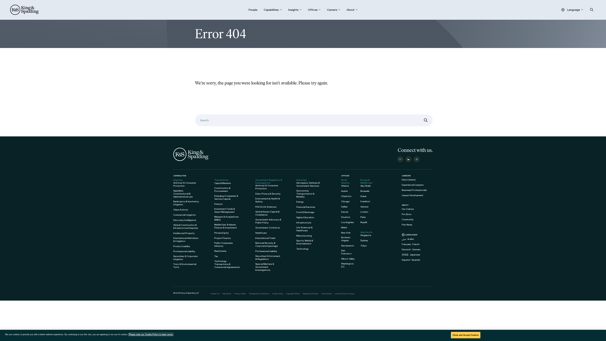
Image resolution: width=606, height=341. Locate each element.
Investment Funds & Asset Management (224, 210)
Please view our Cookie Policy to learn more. (151, 334)
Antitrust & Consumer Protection (184, 184)
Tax (216, 256)
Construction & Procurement (222, 189)
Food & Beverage (305, 212)
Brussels (365, 191)
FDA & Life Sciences (265, 207)
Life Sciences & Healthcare (304, 229)
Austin (344, 191)
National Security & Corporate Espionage (266, 244)
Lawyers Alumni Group (344, 294)
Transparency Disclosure (259, 294)
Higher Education (305, 217)
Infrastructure (303, 222)
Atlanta (345, 186)
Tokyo (363, 245)
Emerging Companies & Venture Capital (226, 197)
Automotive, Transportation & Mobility (305, 193)
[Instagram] (416, 159)
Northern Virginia (346, 239)
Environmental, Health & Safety (267, 200)
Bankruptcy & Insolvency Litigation (186, 203)
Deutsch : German (411, 249)
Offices (345, 176)
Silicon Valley (348, 258)
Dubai (363, 196)
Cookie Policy (277, 294)
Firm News (407, 224)
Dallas (344, 206)
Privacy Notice (240, 294)
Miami (344, 227)
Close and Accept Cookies (466, 335)
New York (346, 232)
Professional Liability (184, 251)
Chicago (345, 201)
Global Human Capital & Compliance (267, 213)
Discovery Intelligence (184, 220)
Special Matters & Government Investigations (264, 267)
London (364, 212)
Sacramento (347, 245)
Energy (299, 201)
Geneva (364, 206)
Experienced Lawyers (413, 185)
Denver (345, 212)
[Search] (426, 120)
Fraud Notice (326, 294)
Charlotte (346, 196)
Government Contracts (267, 227)
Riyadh (363, 222)
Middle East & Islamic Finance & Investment (225, 226)
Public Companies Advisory (223, 244)
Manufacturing (304, 235)
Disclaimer (226, 294)
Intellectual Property (184, 233)
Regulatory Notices (310, 294)
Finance (218, 204)
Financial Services (305, 207)
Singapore (365, 235)
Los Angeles (347, 222)
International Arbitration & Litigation (186, 239)
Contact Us (215, 294)
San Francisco (346, 252)
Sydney (364, 240)
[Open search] (592, 9)
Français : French (410, 244)
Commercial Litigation (184, 215)
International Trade (265, 238)
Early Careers (409, 179)
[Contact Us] (400, 159)
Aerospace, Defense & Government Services (308, 184)
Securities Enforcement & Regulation (267, 257)
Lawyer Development (412, 195)
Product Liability (181, 246)
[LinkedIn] (408, 159)
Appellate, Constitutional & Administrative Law (183, 193)
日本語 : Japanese (411, 254)
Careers (406, 176)
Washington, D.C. (347, 265)
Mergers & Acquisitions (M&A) (226, 218)
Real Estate (220, 251)
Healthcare (261, 233)
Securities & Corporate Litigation (185, 258)
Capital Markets (222, 183)
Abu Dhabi (365, 186)
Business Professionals (414, 190)
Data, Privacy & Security (267, 193)
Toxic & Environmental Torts (184, 266)
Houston (345, 217)
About (405, 205)
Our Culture (408, 209)
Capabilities (179, 176)
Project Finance (222, 238)
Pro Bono (407, 214)
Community (407, 219)
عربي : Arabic (408, 239)
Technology (302, 249)
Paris (363, 217)
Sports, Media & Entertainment (304, 242)
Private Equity (221, 233)
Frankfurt (365, 201)
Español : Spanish (411, 260)
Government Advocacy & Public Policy (268, 221)
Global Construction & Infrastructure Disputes (185, 226)
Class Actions (180, 209)
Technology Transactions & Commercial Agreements (227, 264)
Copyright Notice (293, 294)
